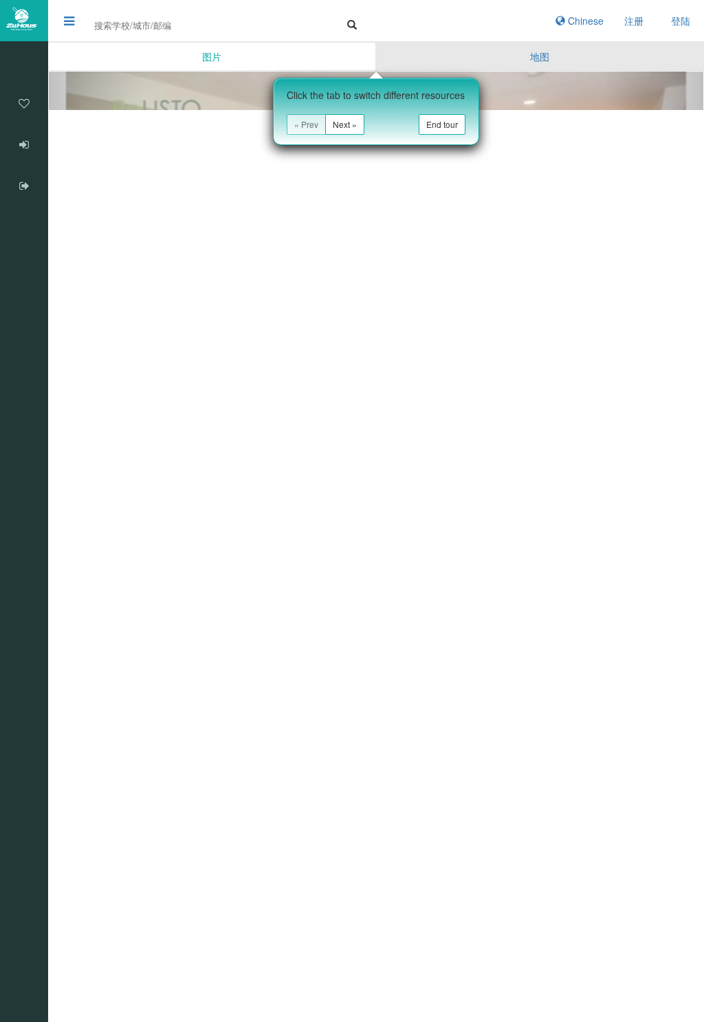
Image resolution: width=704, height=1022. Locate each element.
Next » (345, 124)
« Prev (306, 124)
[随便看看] (24, 62)
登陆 (680, 21)
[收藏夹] (24, 103)
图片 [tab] (211, 56)
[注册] (24, 185)
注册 (634, 21)
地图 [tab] (539, 56)
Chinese (584, 21)
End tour (442, 124)
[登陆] (24, 144)
